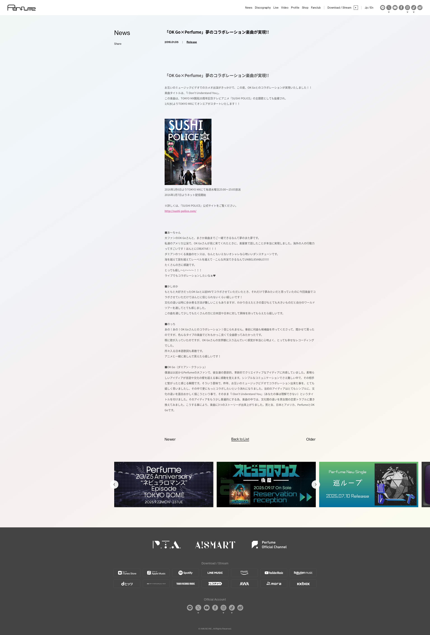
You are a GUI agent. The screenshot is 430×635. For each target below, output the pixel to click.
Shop (305, 7)
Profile (295, 7)
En (371, 7)
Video (285, 7)
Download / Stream (342, 7)
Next (316, 484)
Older (311, 439)
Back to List (240, 439)
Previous (114, 484)
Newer (170, 439)
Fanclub (316, 7)
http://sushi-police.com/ (180, 211)
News (248, 7)
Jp (366, 7)
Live (276, 7)
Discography (263, 7)
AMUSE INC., (207, 628)
